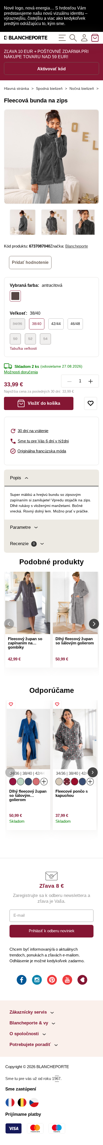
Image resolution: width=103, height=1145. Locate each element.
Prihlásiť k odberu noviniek (51, 931)
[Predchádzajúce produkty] (9, 623)
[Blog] (82, 981)
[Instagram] (36, 981)
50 (15, 339)
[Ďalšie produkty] (94, 623)
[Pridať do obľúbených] (90, 403)
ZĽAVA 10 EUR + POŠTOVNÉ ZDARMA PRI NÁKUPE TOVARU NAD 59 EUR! (46, 54)
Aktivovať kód (51, 69)
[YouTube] (67, 981)
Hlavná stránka (16, 89)
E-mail (19, 915)
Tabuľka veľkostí (23, 348)
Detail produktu (44, 824)
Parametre (20, 527)
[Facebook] (21, 981)
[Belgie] (23, 1102)
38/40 (36, 324)
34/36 (17, 324)
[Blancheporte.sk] (26, 38)
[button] (10, 772)
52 (30, 339)
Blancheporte (76, 246)
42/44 (56, 324)
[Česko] (35, 1102)
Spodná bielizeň (49, 89)
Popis (15, 477)
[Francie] (11, 1102)
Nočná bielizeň (81, 89)
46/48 (75, 324)
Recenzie (22, 543)
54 (45, 339)
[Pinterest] (51, 981)
